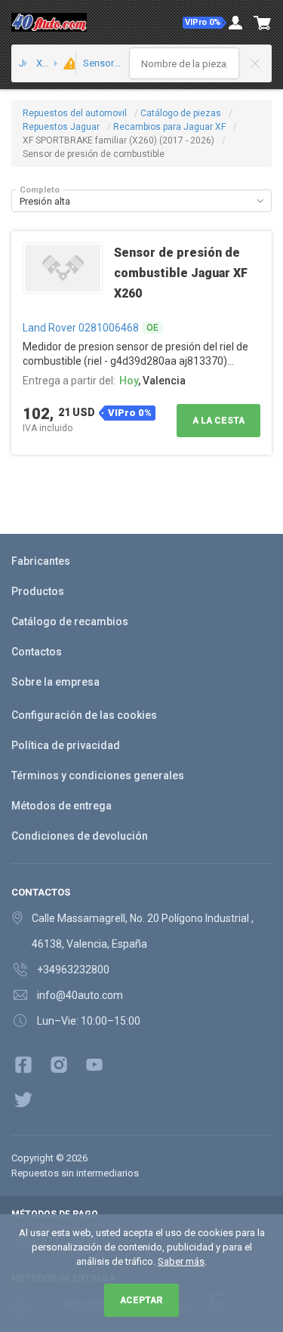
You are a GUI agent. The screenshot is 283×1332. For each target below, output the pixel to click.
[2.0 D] (64, 63)
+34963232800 (73, 970)
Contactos (36, 652)
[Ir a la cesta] (263, 23)
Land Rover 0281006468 (81, 328)
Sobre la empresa (55, 682)
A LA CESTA (218, 420)
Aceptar (141, 1300)
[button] (204, 23)
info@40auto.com (80, 995)
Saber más (181, 1261)
